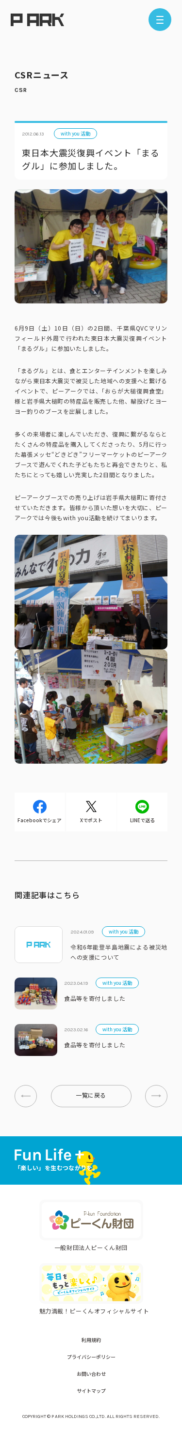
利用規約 (91, 1339)
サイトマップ (91, 1390)
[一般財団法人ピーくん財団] (91, 1220)
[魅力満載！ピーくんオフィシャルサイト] (91, 1283)
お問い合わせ (91, 1373)
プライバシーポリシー (91, 1356)
